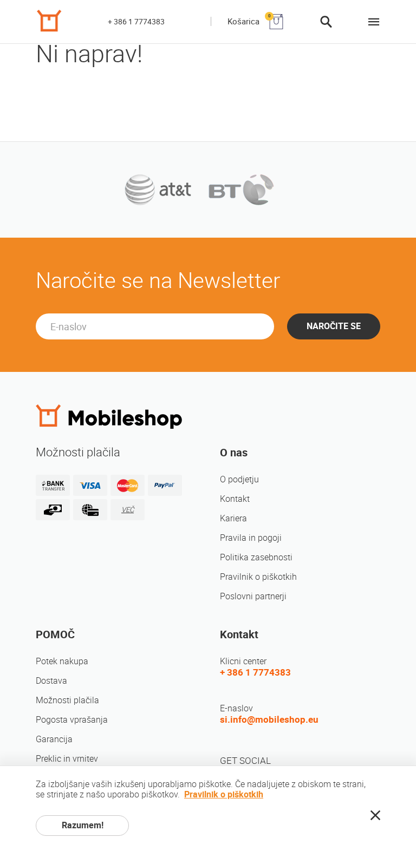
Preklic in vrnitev (67, 759)
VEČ (127, 510)
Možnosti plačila (67, 700)
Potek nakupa (62, 661)
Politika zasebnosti (256, 557)
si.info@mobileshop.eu (269, 719)
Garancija (54, 739)
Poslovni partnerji (253, 596)
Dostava (51, 681)
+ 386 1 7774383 (136, 21)
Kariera (233, 518)
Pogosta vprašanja (72, 720)
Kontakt (235, 499)
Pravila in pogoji (251, 538)
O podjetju (239, 479)
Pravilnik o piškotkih (258, 577)
